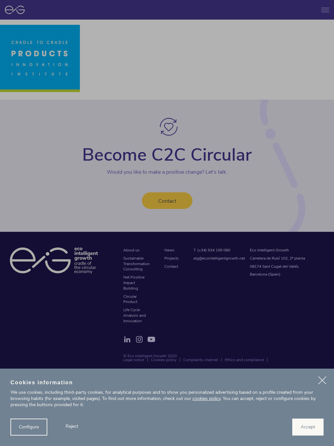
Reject (72, 426)
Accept (308, 427)
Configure (29, 427)
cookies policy (206, 398)
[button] (322, 381)
